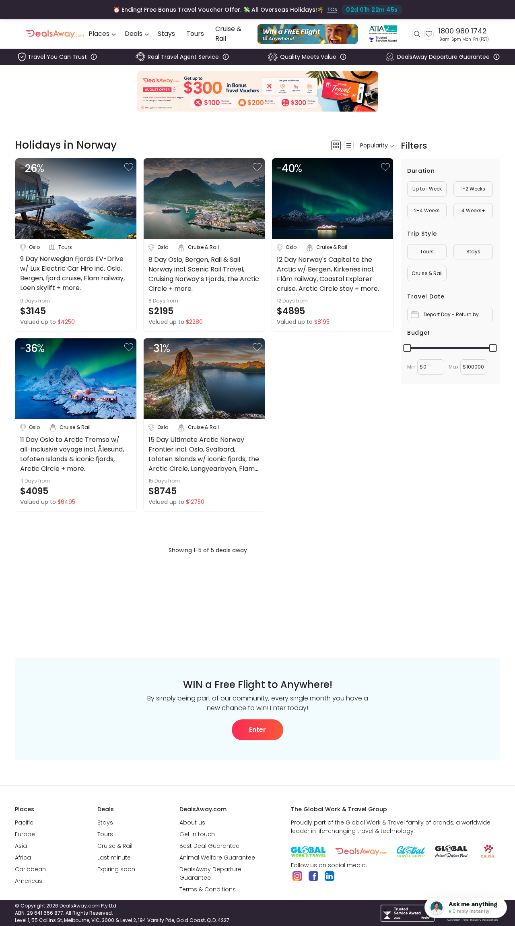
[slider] (407, 348)
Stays (473, 251)
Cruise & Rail (427, 273)
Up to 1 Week (427, 188)
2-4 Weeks (427, 210)
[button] (128, 167)
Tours (427, 251)
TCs (332, 9)
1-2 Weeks (473, 188)
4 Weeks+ (473, 210)
